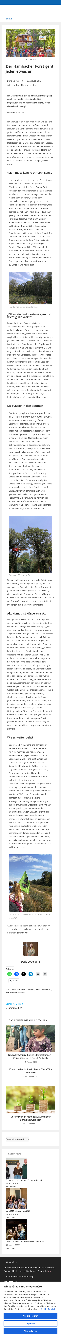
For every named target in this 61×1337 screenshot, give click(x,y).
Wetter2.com (23, 1139)
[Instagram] (21, 9)
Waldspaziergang (17, 992)
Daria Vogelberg (15, 81)
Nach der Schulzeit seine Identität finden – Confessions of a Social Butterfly (30, 1056)
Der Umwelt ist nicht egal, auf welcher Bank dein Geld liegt (30, 1118)
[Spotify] (6, 9)
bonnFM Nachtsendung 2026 (18, 1211)
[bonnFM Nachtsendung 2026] (16, 1198)
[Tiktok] (29, 9)
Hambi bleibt (46, 990)
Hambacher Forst (26, 990)
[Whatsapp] (14, 9)
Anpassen (30, 1323)
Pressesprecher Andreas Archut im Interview (25, 1180)
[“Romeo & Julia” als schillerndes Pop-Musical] (16, 1229)
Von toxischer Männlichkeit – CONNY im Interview (30, 1071)
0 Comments (11, 1217)
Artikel (10, 85)
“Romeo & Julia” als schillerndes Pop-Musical (25, 1241)
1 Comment (10, 1186)
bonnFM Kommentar (26, 85)
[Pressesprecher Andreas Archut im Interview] (16, 1168)
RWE (7, 992)
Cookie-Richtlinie (48, 1309)
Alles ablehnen (30, 1331)
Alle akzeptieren (30, 1316)
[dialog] (30, 1309)
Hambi (37, 990)
